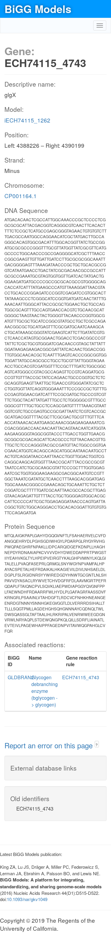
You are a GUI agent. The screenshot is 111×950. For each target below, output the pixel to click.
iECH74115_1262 (27, 120)
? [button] (97, 744)
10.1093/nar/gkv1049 (27, 899)
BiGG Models (37, 8)
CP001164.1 (20, 196)
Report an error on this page (49, 745)
